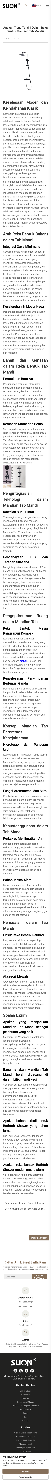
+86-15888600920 (25, 1302)
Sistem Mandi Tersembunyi (25, 1433)
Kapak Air (25, 1398)
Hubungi (25, 1421)
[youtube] (15, 1371)
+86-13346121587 (25, 1306)
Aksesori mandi (25, 1444)
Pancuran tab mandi (14, 125)
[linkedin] (32, 1371)
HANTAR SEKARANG (39, 1276)
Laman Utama (25, 1391)
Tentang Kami (25, 1409)
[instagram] (21, 1371)
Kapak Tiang (25, 1451)
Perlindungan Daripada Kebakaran (25, 1406)
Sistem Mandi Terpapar (25, 1436)
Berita (25, 1413)
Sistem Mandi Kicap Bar (25, 1440)
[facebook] (26, 1371)
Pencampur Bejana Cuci (25, 1448)
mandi (23, 660)
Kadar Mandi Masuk (25, 1402)
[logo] (11, 5)
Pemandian (25, 1395)
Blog (25, 1417)
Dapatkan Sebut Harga (39, 1238)
